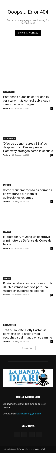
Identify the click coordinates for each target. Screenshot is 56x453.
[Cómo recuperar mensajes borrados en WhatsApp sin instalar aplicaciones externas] (28, 174)
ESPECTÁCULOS (9, 138)
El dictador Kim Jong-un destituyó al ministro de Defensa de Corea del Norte (27, 240)
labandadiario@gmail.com (28, 413)
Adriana (6, 108)
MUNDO (7, 185)
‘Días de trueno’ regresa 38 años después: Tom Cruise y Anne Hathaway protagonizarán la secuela (28, 147)
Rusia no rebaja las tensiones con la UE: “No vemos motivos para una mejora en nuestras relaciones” (27, 287)
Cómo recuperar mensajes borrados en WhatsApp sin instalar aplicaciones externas (27, 193)
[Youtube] (39, 434)
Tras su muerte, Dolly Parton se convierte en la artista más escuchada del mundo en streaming (27, 333)
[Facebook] (17, 434)
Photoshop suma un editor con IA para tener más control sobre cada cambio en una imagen (26, 100)
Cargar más (27, 348)
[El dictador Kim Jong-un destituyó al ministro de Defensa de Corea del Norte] (28, 220)
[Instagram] (24, 434)
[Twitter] (32, 434)
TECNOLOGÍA (9, 92)
